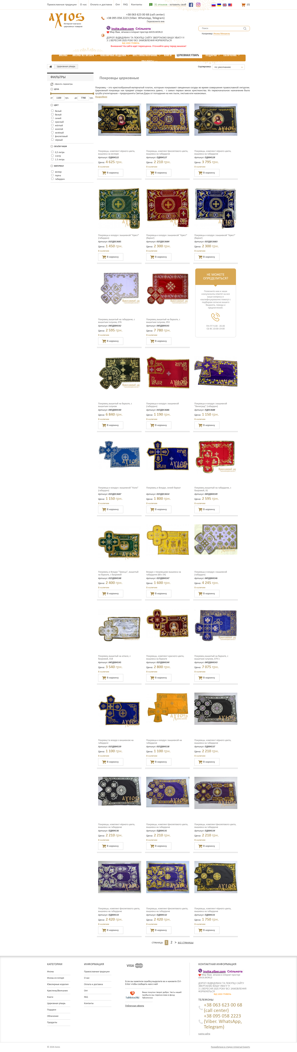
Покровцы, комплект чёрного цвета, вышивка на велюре (116, 152)
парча (58, 175)
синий (58, 118)
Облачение (230, 55)
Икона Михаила (221, 33)
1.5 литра (59, 159)
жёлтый (59, 125)
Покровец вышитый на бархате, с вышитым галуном (115, 405)
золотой (59, 129)
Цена (56, 89)
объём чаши (60, 146)
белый (58, 111)
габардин (60, 179)
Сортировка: (204, 66)
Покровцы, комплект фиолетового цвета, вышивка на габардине (167, 152)
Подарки (211, 55)
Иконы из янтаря (83, 55)
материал (59, 166)
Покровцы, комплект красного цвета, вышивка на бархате (165, 657)
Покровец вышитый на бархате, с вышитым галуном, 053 (163, 321)
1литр (58, 156)
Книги (168, 55)
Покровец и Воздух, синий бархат (163, 488)
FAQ (125, 4)
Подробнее (101, 97)
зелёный (59, 133)
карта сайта (204, 1034)
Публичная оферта (134, 1006)
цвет (56, 105)
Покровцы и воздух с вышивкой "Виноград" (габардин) (210, 405)
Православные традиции (62, 4)
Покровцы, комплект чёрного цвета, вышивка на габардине (212, 152)
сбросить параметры (64, 84)
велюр (58, 172)
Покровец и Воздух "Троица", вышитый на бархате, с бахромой (118, 573)
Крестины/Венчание (145, 55)
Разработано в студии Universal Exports (230, 1047)
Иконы (63, 55)
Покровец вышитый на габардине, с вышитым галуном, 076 (116, 321)
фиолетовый (61, 136)
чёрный (59, 140)
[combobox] (229, 67)
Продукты (147, 61)
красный (59, 122)
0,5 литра (59, 152)
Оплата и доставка (101, 4)
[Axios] (50, 66)
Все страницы (186, 943)
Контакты (136, 4)
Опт (118, 4)
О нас (83, 4)
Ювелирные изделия (113, 55)
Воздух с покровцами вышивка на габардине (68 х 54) (163, 573)
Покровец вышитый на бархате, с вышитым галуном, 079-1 (211, 657)
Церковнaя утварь (188, 55)
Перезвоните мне (155, 21)
